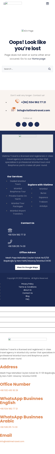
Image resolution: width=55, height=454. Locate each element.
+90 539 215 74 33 (8, 427)
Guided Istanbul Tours (12, 309)
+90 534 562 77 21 (9, 408)
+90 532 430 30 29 (9, 390)
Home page (38, 58)
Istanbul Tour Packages (13, 324)
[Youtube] (30, 124)
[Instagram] (18, 124)
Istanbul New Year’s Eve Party (16, 335)
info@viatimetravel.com (12, 441)
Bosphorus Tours (9, 314)
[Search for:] (27, 69)
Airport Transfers (9, 330)
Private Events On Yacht (13, 319)
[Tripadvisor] (24, 124)
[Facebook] (36, 124)
